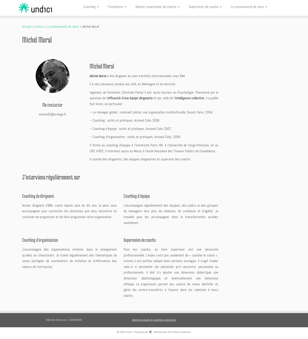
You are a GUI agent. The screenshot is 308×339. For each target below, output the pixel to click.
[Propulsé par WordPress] (150, 331)
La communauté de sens (248, 6)
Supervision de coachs (204, 6)
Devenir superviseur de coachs (156, 6)
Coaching (90, 6)
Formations (116, 6)
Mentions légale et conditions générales (154, 319)
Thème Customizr (181, 332)
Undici (129, 332)
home (38, 26)
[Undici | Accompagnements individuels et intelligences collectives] (35, 8)
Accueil (26, 26)
